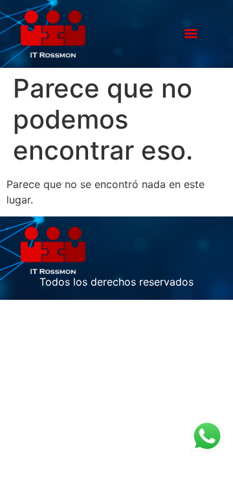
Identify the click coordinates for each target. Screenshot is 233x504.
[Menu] (191, 33)
